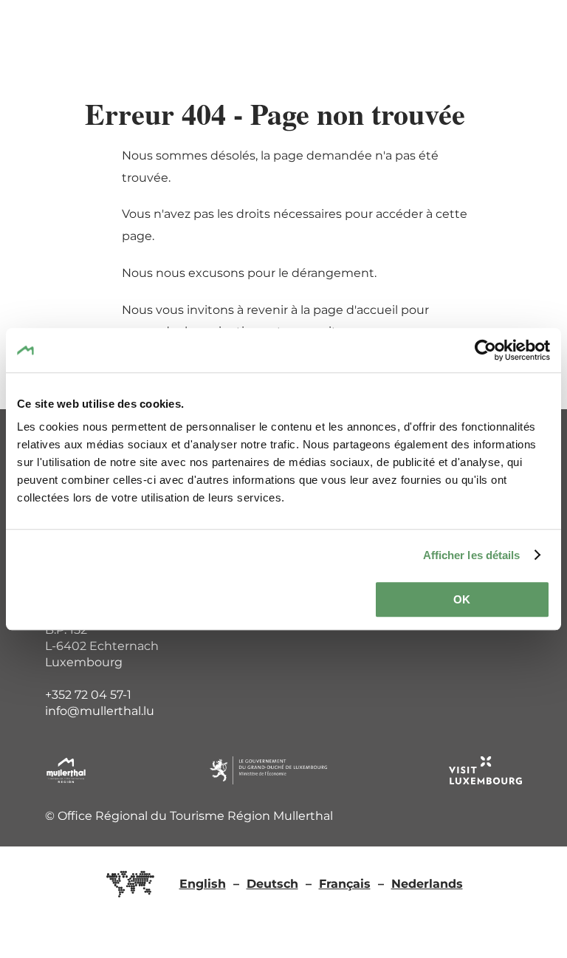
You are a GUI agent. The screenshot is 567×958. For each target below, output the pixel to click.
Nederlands (427, 884)
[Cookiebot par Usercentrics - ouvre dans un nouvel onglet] (485, 350)
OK (461, 599)
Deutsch (272, 884)
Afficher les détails (471, 555)
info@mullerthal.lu (99, 711)
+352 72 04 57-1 (88, 695)
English (202, 884)
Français (345, 884)
